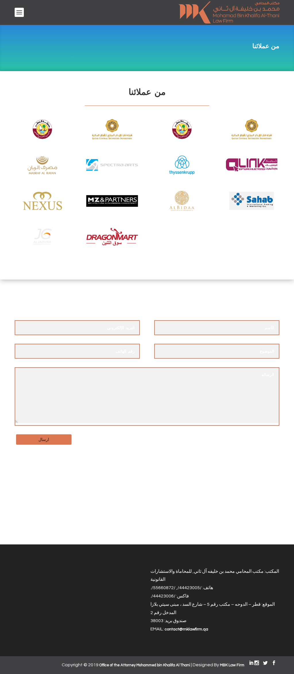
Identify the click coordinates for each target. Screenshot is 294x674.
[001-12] (112, 246)
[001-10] (251, 210)
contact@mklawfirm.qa (186, 629)
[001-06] (251, 174)
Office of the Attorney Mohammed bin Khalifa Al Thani (144, 665)
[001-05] (181, 174)
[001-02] (112, 138)
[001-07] (42, 210)
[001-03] (42, 174)
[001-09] (181, 210)
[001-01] (42, 138)
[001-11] (42, 246)
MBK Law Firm (232, 665)
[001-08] (112, 210)
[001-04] (112, 174)
